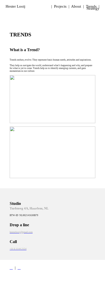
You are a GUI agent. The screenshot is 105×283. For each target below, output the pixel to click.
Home (44, 6)
